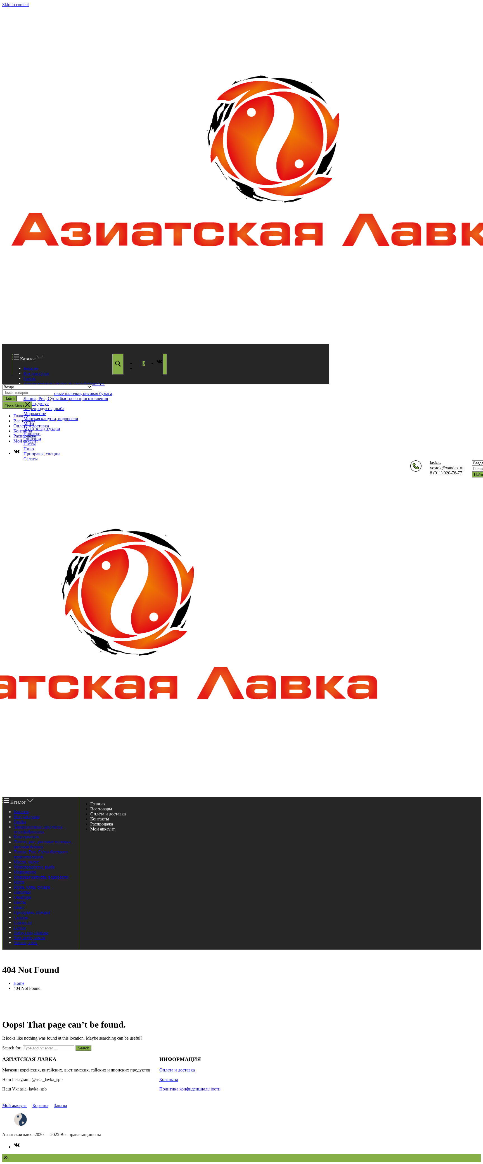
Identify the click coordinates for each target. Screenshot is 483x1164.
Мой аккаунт (25, 441)
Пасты (29, 443)
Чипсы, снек (25, 942)
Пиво (28, 448)
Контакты (22, 431)
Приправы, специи (41, 453)
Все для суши (36, 373)
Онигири (22, 897)
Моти (19, 882)
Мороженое (34, 413)
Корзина (40, 1105)
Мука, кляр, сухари (41, 428)
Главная (21, 415)
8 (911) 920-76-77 (446, 472)
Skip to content (15, 4)
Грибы (29, 378)
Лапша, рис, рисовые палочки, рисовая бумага (67, 393)
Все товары (24, 420)
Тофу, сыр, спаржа (31, 932)
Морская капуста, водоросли (50, 418)
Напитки (22, 892)
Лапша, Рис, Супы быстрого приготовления (65, 398)
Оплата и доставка (31, 426)
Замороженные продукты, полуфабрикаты (64, 383)
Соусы (20, 927)
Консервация (26, 836)
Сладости (23, 922)
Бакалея (30, 368)
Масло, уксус (36, 403)
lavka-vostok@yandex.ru (446, 465)
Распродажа (24, 436)
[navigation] (241, 434)
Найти (9, 398)
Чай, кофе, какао (29, 937)
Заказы (60, 1105)
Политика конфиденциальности (190, 1089)
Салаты (30, 458)
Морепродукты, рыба (43, 408)
